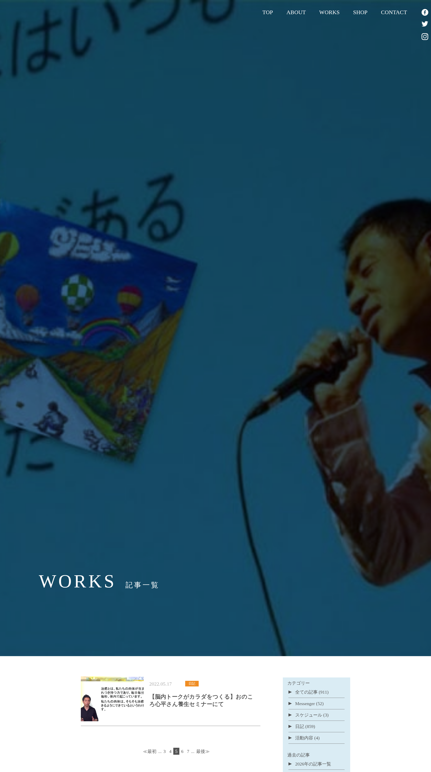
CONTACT (394, 12)
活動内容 (304, 737)
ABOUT (296, 12)
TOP (267, 12)
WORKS (329, 12)
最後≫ (203, 751)
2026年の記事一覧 (313, 763)
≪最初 (149, 751)
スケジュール (308, 714)
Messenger (305, 703)
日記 (299, 726)
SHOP (360, 12)
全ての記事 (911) (312, 692)
